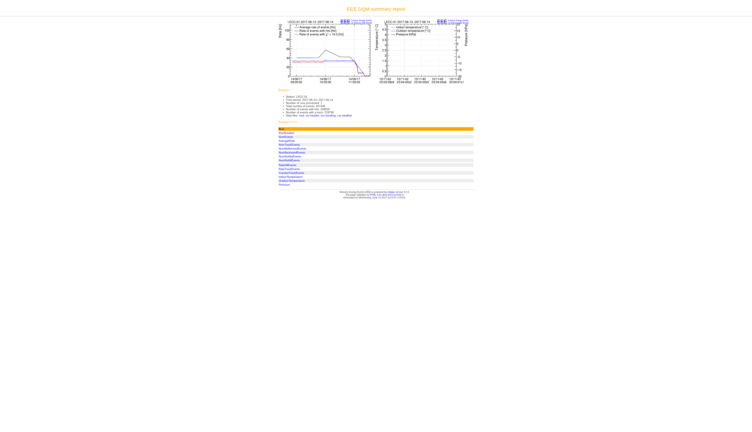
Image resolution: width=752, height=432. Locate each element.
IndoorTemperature (291, 176)
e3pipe (391, 192)
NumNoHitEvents (289, 160)
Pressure (284, 184)
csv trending (328, 115)
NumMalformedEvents (292, 148)
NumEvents (286, 136)
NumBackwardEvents (292, 152)
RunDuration (286, 132)
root (301, 115)
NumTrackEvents (289, 144)
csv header (312, 115)
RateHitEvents (287, 165)
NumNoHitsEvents (290, 156)
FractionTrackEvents (291, 172)
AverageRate (287, 140)
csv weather (344, 115)
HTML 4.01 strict (378, 194)
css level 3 (397, 194)
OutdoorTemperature (292, 180)
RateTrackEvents (289, 169)
